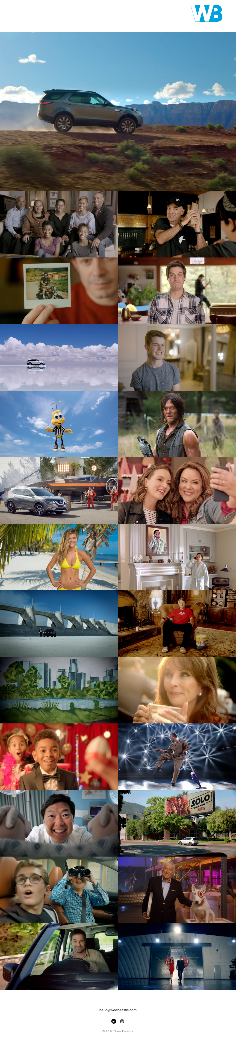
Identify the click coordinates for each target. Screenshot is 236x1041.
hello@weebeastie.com (118, 1010)
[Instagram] (122, 1021)
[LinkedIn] (113, 1021)
